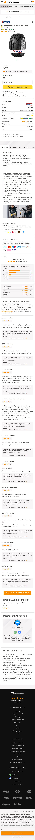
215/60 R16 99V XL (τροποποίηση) (18, 12)
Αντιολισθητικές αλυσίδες (17, 751)
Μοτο (16, 6)
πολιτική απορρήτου (14, 671)
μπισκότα (17, 733)
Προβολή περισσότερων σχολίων (17, 593)
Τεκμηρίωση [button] (6, 608)
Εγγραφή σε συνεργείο (17, 719)
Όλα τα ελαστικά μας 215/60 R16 (12, 134)
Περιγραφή (4, 147)
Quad (21, 6)
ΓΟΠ (17, 725)
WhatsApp (15, 775)
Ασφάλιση (17, 711)
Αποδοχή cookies (17, 833)
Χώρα (17, 728)
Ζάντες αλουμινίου (17, 748)
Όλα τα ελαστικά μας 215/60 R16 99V (13, 136)
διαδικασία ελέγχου (7, 311)
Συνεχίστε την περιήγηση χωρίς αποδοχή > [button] (23, 811)
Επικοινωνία (17, 781)
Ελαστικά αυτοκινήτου (17, 743)
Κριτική (26, 147)
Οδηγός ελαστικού (17, 714)
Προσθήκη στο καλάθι (19, 87)
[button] (17, 71)
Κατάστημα (17, 754)
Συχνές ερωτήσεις (15, 147)
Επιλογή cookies (17, 837)
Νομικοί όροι (17, 722)
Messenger (15, 778)
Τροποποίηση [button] (30, 110)
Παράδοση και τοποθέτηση (17, 762)
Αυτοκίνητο (4, 6)
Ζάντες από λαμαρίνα (17, 745)
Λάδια (17, 757)
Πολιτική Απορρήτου (18, 731)
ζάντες (11, 6)
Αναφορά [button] (5, 336)
